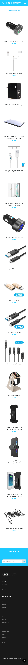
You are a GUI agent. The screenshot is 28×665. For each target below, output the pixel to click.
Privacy (4, 619)
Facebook (4, 584)
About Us (4, 616)
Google (4, 607)
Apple (3, 601)
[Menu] (25, 3)
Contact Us (4, 634)
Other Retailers (5, 622)
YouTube (4, 589)
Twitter (3, 587)
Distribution (4, 643)
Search (3, 599)
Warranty (4, 640)
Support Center (5, 631)
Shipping (4, 637)
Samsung (4, 604)
